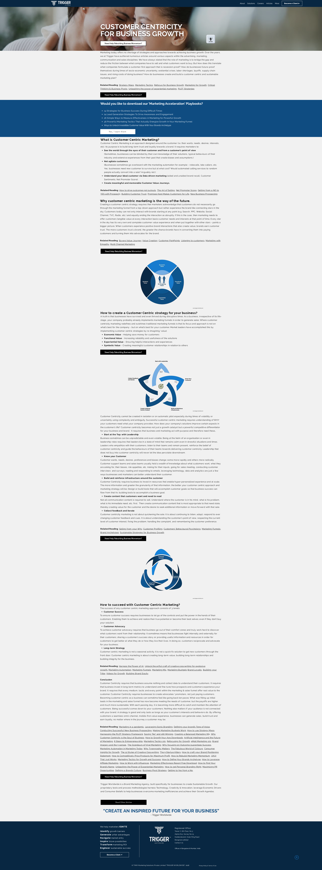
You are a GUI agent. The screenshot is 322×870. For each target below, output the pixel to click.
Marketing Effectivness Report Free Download (173, 763)
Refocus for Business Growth (169, 85)
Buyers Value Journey (130, 240)
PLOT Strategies (186, 89)
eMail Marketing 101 (201, 741)
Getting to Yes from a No (180, 770)
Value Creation (149, 240)
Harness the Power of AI (131, 666)
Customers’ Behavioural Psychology (182, 529)
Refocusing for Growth (178, 741)
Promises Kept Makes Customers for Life (168, 194)
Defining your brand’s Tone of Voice (192, 727)
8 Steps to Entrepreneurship (128, 741)
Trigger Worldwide (109, 784)
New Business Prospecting (204, 194)
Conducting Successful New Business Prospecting (126, 730)
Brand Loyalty (195, 670)
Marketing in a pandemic (131, 727)
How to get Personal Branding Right (183, 767)
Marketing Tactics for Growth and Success (139, 759)
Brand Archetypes (109, 532)
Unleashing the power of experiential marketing (153, 89)
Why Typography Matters (157, 748)
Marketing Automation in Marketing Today (121, 748)
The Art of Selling (166, 190)
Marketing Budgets (177, 670)
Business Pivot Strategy (155, 770)
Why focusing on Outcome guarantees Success (186, 745)
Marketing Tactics (144, 85)
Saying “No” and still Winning (158, 734)
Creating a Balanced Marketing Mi (192, 734)
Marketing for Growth (196, 85)
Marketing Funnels (211, 529)
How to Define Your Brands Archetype (181, 759)
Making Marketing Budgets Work (169, 730)
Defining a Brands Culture (128, 770)
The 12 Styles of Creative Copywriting (140, 752)
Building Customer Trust (134, 194)
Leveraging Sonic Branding (159, 727)
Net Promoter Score (186, 190)
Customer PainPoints (169, 240)
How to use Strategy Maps (200, 730)
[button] (292, 3)
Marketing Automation (120, 670)
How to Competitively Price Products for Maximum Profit (141, 756)
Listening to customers (193, 240)
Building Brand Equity (137, 673)
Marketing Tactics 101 (155, 741)
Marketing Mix (159, 670)
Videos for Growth (115, 673)
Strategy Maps (126, 85)
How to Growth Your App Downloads (164, 737)
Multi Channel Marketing (122, 244)
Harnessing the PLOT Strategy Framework (121, 734)
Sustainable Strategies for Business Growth (142, 532)
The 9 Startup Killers (170, 752)
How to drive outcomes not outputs (137, 190)
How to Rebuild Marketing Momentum (190, 756)
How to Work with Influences (134, 763)
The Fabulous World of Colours (187, 748)
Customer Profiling (152, 529)
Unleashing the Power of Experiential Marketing (139, 767)
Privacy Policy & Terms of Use (207, 865)
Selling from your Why (130, 529)
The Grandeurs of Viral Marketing (144, 745)
